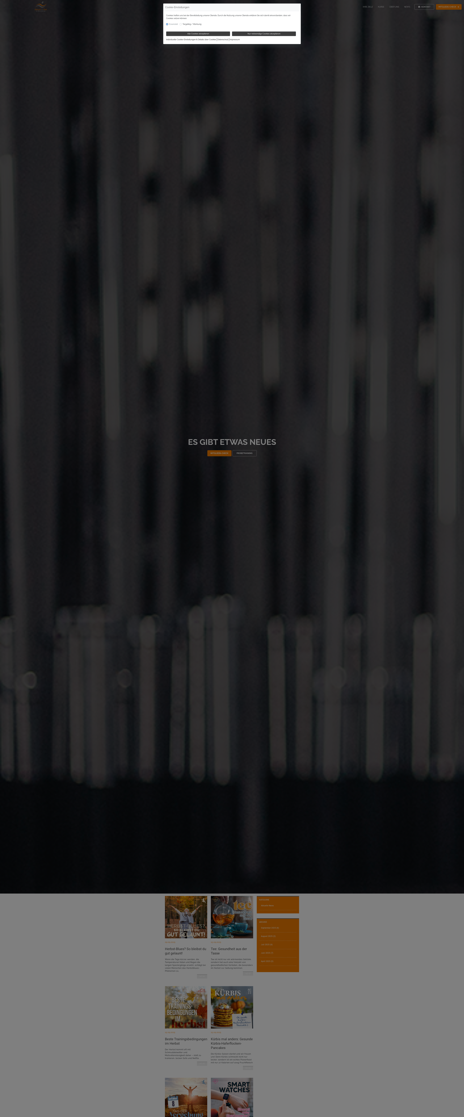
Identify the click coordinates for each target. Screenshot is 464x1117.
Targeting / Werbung (192, 24)
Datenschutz (222, 39)
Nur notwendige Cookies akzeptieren (264, 34)
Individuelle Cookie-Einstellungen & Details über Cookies (191, 39)
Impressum (235, 39)
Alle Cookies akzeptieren (198, 34)
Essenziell (173, 24)
